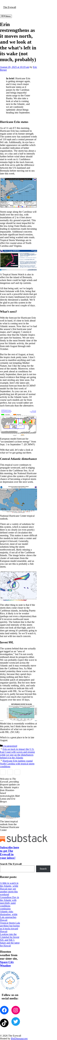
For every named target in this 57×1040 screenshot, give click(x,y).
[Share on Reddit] (17, 772)
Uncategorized (10, 746)
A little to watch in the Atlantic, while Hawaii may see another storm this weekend (9, 889)
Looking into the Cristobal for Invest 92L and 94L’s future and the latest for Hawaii (9, 940)
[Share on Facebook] (3, 772)
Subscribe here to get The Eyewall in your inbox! (9, 852)
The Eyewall (9, 7)
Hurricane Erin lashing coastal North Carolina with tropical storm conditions (17, 763)
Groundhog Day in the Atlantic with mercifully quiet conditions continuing (9, 903)
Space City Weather (7, 963)
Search (43, 868)
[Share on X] (10, 772)
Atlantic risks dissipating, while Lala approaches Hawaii (8, 915)
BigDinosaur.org (19, 1038)
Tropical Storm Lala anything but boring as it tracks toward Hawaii (10, 927)
